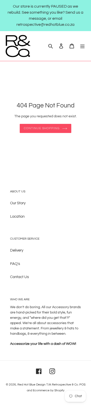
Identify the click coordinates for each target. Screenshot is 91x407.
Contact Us (19, 277)
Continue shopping (42, 128)
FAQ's (15, 264)
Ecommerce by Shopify (48, 390)
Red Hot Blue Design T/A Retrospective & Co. (48, 384)
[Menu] (82, 46)
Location (17, 216)
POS (82, 384)
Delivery (16, 250)
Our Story (18, 203)
